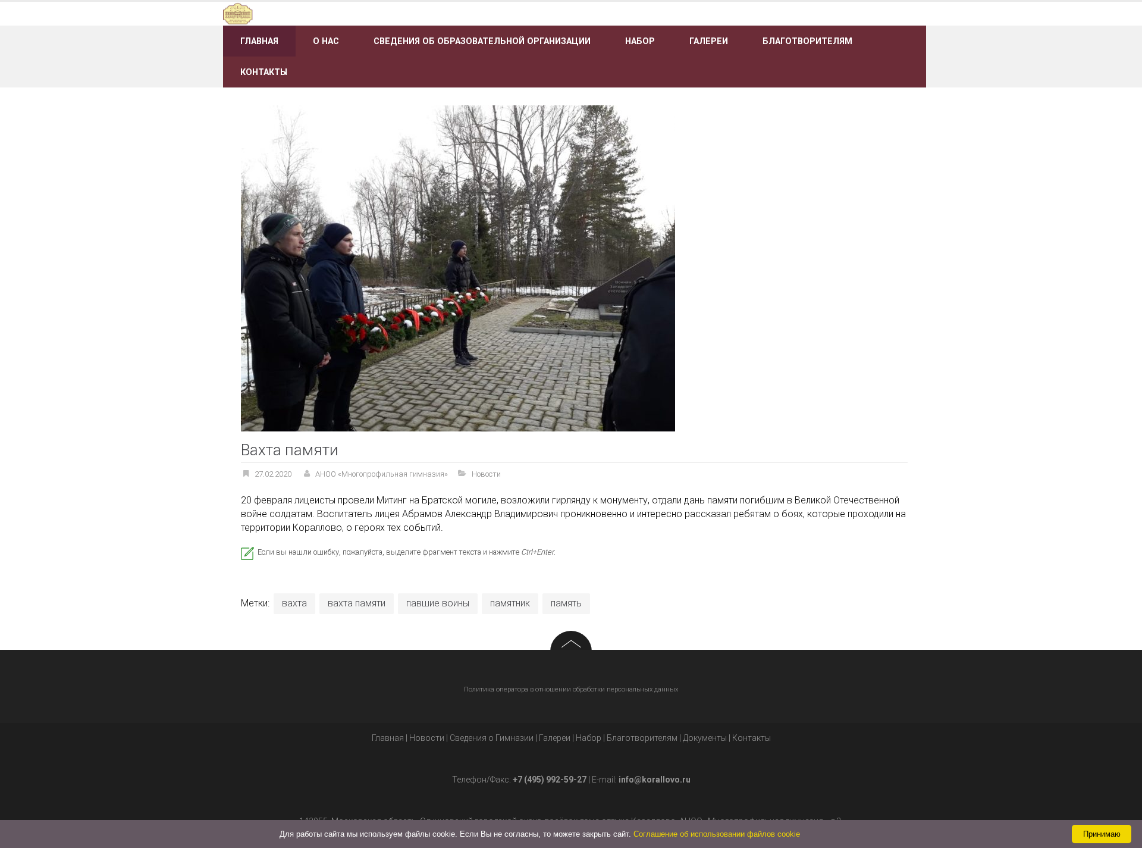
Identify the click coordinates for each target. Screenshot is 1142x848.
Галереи (708, 41)
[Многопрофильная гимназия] (334, 12)
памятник (510, 603)
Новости (486, 474)
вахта (294, 603)
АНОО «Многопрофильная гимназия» (381, 474)
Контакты (263, 72)
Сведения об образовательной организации (482, 41)
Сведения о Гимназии (492, 738)
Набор (640, 41)
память (566, 603)
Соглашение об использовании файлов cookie (716, 834)
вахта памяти (356, 603)
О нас (326, 41)
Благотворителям (807, 41)
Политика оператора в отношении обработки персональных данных (571, 689)
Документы (705, 738)
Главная (259, 41)
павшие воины (437, 603)
